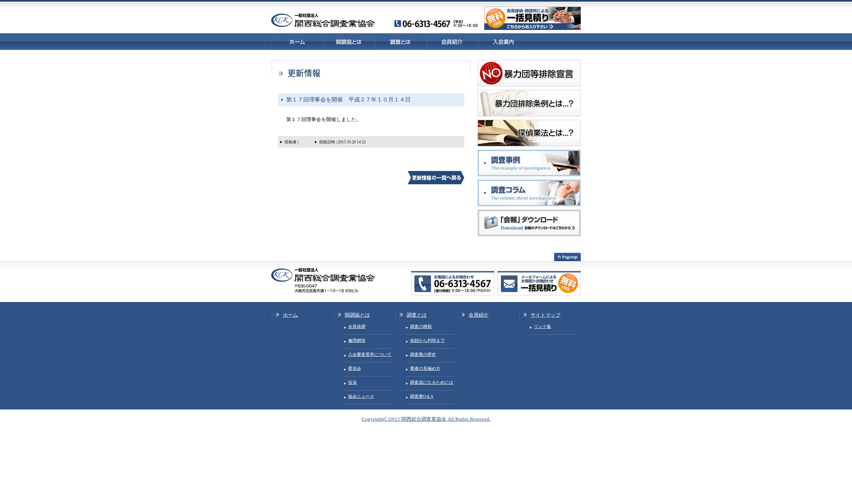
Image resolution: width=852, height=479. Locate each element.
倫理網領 (356, 340)
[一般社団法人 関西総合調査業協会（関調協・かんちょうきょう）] (323, 26)
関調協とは (348, 41)
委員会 (354, 368)
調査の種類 (421, 326)
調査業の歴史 (423, 354)
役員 (352, 382)
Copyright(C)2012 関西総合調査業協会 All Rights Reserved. (426, 419)
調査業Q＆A (421, 396)
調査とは (400, 41)
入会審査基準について (369, 354)
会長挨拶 (356, 326)
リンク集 (542, 326)
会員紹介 (452, 41)
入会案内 (503, 41)
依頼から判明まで (427, 340)
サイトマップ (545, 315)
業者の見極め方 (425, 368)
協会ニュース (361, 396)
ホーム (297, 41)
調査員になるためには (431, 382)
